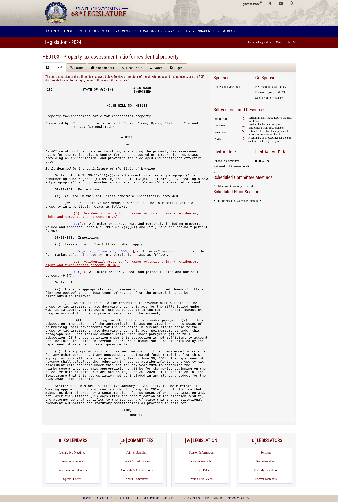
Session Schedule (72, 461)
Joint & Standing (136, 452)
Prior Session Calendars (72, 470)
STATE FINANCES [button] (115, 31)
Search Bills (201, 470)
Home (250, 42)
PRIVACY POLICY (238, 498)
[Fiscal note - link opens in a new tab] (243, 132)
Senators (266, 452)
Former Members (266, 479)
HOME (87, 498)
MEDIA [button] (227, 31)
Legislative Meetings (72, 452)
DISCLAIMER (213, 498)
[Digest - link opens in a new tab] (243, 138)
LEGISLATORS (269, 440)
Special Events (72, 479)
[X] (270, 3)
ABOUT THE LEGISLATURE (113, 498)
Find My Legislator (266, 470)
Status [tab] (78, 68)
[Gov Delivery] (252, 3)
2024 (278, 42)
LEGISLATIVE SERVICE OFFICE (157, 498)
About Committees (136, 479)
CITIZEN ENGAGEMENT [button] (200, 31)
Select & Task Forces (137, 461)
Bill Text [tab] (55, 67)
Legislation (265, 42)
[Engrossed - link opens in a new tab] (243, 125)
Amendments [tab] (104, 68)
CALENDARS (75, 440)
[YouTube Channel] (281, 3)
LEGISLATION (205, 440)
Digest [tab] (178, 68)
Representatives (266, 461)
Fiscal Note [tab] (133, 68)
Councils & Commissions (137, 470)
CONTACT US (191, 498)
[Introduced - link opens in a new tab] (243, 118)
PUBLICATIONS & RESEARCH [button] (155, 31)
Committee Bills (201, 461)
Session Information (201, 452)
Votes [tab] (158, 68)
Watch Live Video (201, 479)
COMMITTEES (140, 440)
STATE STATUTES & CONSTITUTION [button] (70, 31)
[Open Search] (292, 3)
